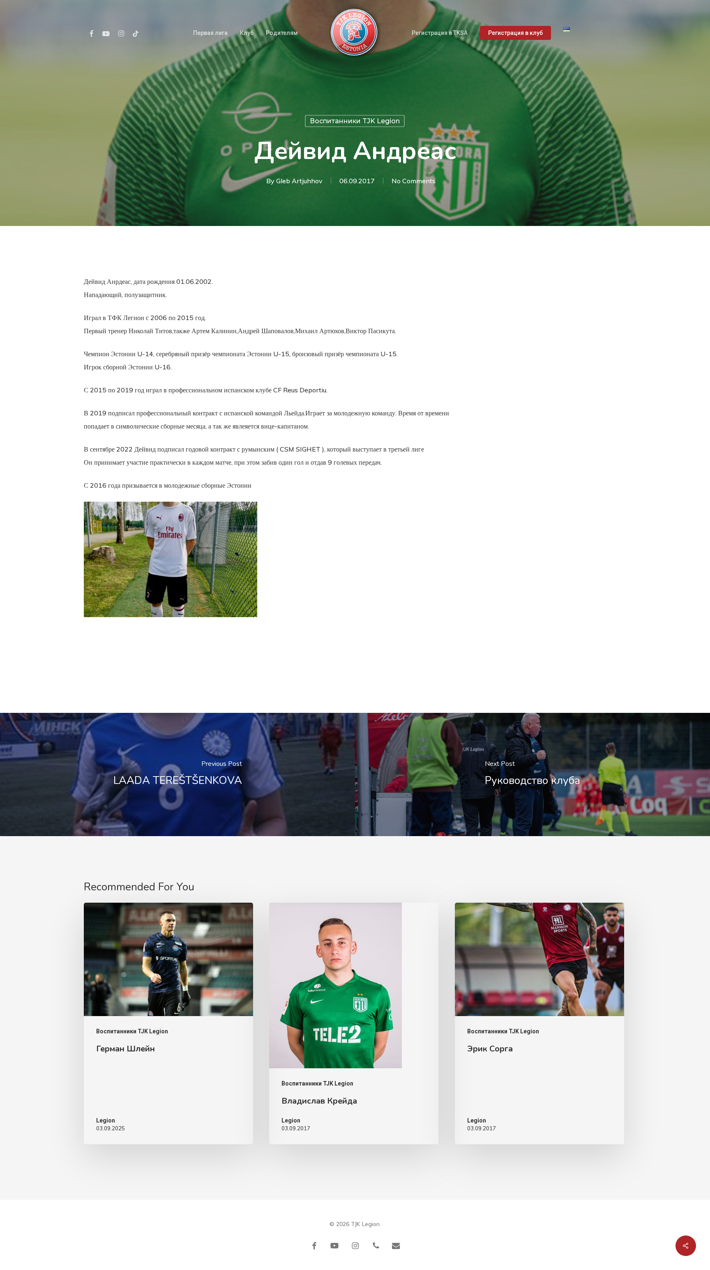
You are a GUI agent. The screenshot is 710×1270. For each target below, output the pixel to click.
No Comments (414, 181)
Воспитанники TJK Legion (355, 121)
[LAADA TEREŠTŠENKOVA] (177, 774)
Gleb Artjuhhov (299, 181)
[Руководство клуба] (532, 774)
